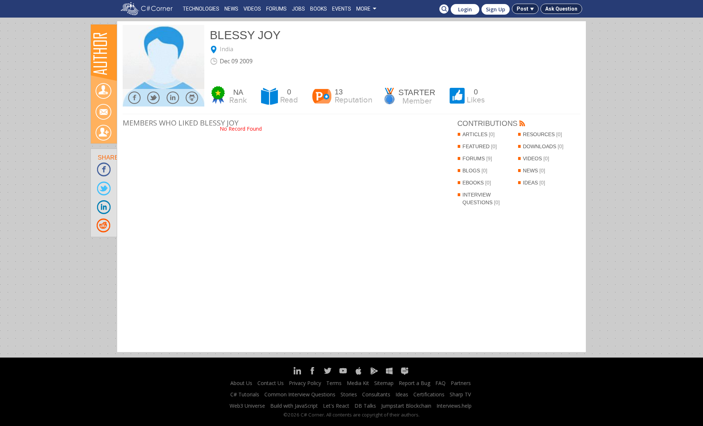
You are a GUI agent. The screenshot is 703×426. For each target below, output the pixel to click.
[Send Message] (103, 112)
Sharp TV (460, 394)
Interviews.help (454, 405)
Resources (542, 134)
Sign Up (495, 9)
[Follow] (103, 91)
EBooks (476, 183)
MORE (363, 9)
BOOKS (318, 9)
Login (465, 9)
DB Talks (365, 405)
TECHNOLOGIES (201, 9)
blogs (474, 170)
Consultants (376, 394)
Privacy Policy (305, 383)
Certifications (429, 394)
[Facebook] (312, 373)
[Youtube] (343, 373)
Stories (349, 394)
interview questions (481, 198)
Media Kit (358, 383)
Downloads (543, 146)
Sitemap (384, 383)
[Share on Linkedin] (104, 206)
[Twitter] (328, 373)
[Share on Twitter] (104, 188)
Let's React (336, 405)
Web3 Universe (247, 405)
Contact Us (270, 383)
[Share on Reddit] (104, 225)
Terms (334, 383)
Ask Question (561, 9)
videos (536, 158)
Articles (478, 134)
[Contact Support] (404, 373)
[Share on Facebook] (104, 169)
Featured (479, 146)
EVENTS (341, 9)
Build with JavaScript (294, 405)
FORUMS (276, 9)
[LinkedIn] (297, 373)
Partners (461, 383)
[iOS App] (358, 373)
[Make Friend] (103, 132)
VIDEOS (252, 9)
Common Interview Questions (299, 394)
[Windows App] (389, 373)
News (534, 170)
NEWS (231, 9)
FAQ (440, 383)
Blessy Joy (245, 35)
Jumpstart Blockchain (406, 405)
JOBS (298, 9)
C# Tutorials (244, 394)
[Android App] (374, 373)
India (226, 49)
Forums (477, 158)
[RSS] (522, 124)
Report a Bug (414, 383)
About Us (241, 383)
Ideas (534, 183)
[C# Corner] (148, 8)
